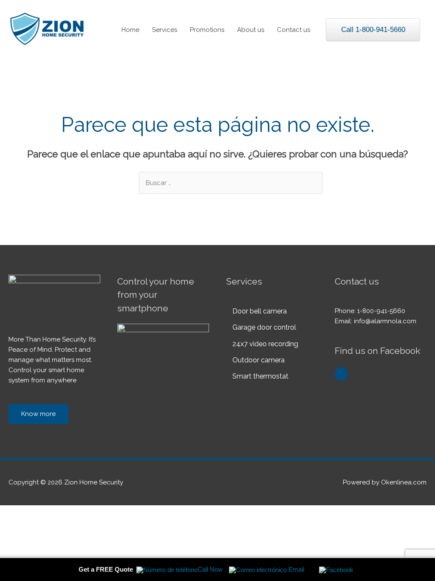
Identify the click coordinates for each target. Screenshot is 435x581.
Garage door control (264, 327)
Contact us (293, 30)
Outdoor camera (258, 360)
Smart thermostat (260, 376)
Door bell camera (259, 311)
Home (130, 30)
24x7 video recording (265, 344)
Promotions (207, 30)
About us (250, 30)
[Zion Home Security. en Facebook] (341, 374)
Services (164, 30)
